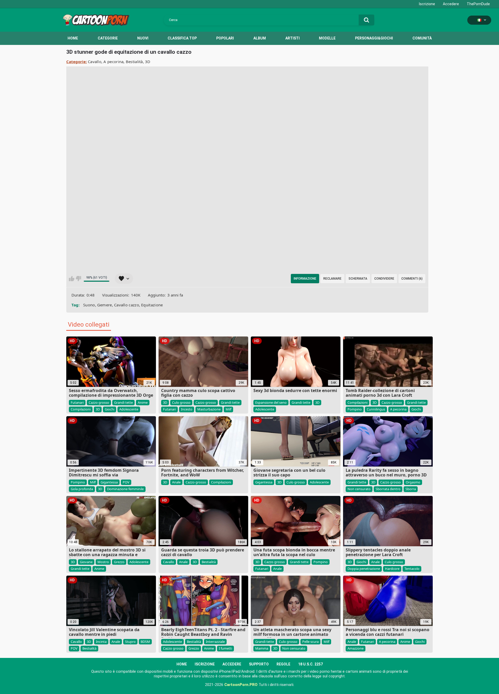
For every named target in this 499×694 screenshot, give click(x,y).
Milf (228, 409)
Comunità (422, 38)
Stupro (130, 641)
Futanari (77, 402)
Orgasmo (413, 482)
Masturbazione (209, 409)
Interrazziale (215, 641)
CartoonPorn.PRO (241, 684)
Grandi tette (123, 402)
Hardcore (392, 568)
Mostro (103, 562)
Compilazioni (81, 409)
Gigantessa (109, 482)
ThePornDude (478, 4)
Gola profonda (82, 489)
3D (147, 61)
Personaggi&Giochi (374, 38)
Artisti (292, 38)
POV (126, 482)
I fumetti (225, 648)
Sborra (410, 489)
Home (73, 38)
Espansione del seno (271, 402)
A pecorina (113, 61)
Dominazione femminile (125, 489)
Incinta (101, 641)
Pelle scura (310, 641)
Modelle (327, 38)
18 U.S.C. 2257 (310, 664)
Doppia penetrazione (363, 568)
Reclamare (332, 278)
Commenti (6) (412, 278)
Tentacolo (411, 568)
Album (259, 38)
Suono (89, 304)
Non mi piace (78, 278)
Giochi (109, 409)
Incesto (186, 409)
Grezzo (119, 562)
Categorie (108, 38)
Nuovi (142, 38)
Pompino (354, 409)
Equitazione (152, 304)
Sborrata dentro (388, 489)
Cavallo (94, 61)
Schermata (358, 278)
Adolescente (128, 409)
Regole (283, 664)
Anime (143, 402)
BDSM (145, 641)
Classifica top (182, 38)
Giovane (86, 562)
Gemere (104, 304)
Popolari (225, 38)
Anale (176, 482)
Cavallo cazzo (126, 304)
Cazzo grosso (99, 402)
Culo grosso (181, 402)
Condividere (384, 278)
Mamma (261, 648)
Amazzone (355, 648)
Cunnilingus (376, 409)
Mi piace (71, 278)
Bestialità (134, 61)
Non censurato (359, 489)
